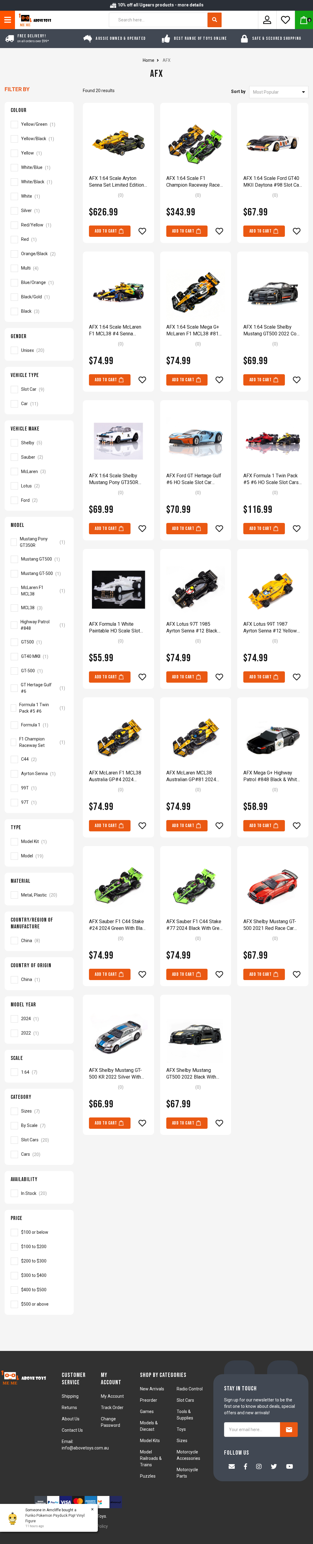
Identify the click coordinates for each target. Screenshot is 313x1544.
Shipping (70, 1396)
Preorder (148, 1400)
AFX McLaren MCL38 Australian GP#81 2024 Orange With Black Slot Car (194, 776)
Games (147, 1411)
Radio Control (190, 1388)
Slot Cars (185, 1400)
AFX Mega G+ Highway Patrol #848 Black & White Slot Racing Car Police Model (271, 776)
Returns (69, 1407)
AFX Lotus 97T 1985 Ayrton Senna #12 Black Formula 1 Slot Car (191, 627)
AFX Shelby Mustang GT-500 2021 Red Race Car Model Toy (269, 925)
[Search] (215, 20)
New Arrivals (152, 1388)
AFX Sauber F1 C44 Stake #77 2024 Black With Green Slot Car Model (195, 925)
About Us (70, 1418)
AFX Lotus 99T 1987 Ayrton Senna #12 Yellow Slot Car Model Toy (270, 627)
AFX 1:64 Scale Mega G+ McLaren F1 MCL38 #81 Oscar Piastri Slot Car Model (192, 330)
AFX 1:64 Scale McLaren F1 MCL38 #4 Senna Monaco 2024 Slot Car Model (115, 330)
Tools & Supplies (185, 1414)
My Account (112, 1396)
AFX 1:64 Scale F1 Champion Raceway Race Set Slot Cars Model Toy (193, 181)
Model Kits (150, 1440)
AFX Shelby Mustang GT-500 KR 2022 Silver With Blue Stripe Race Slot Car (115, 1073)
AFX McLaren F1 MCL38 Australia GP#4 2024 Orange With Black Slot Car (117, 776)
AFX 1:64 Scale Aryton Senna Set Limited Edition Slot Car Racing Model (116, 181)
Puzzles (148, 1476)
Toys (181, 1429)
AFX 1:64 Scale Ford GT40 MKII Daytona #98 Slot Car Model (271, 181)
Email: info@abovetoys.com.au (85, 1444)
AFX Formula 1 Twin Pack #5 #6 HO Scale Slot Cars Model (271, 479)
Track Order (112, 1407)
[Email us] (231, 1467)
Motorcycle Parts (187, 1473)
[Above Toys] (33, 20)
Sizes (182, 1440)
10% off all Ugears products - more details (160, 4)
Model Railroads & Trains (151, 1458)
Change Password (110, 1422)
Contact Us (72, 1430)
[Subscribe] (289, 1429)
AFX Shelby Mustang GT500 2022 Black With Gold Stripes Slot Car (191, 1073)
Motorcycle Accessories (188, 1455)
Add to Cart (106, 231)
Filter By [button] (17, 89)
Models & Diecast (149, 1426)
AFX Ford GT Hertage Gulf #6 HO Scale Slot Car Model (193, 479)
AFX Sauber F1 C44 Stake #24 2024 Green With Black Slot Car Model (118, 925)
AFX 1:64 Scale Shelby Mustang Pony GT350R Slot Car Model (113, 479)
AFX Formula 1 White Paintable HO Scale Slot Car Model (114, 627)
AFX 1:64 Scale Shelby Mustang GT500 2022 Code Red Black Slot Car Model (272, 330)
